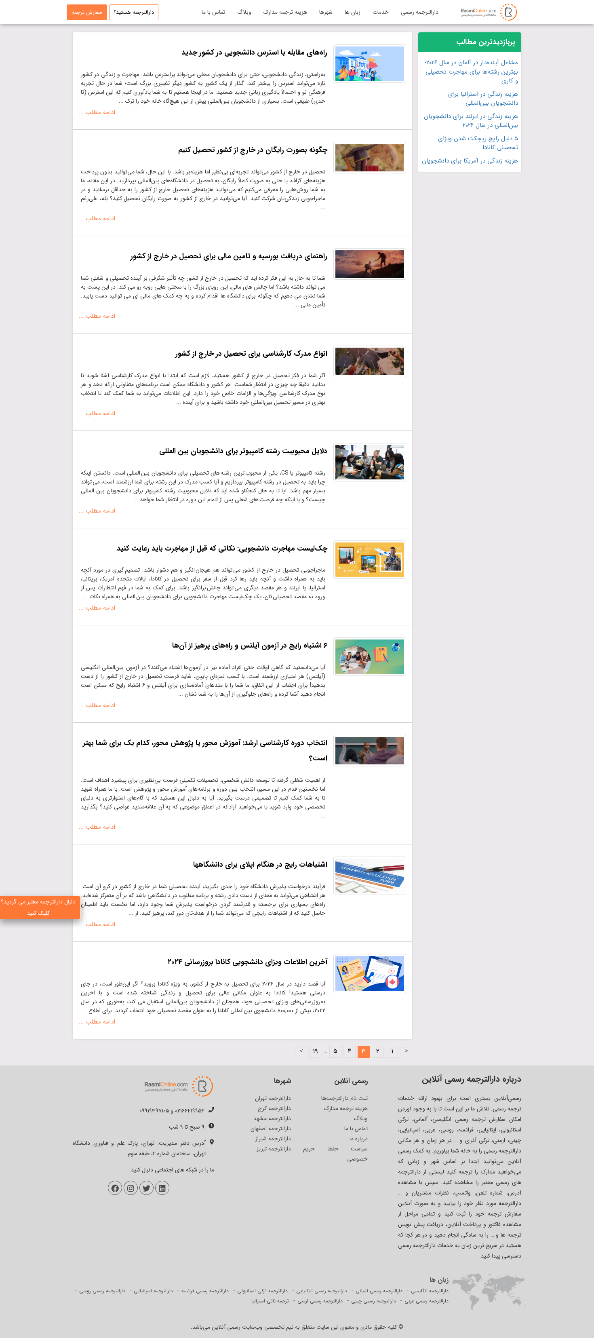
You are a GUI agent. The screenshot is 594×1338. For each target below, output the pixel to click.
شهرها (326, 12)
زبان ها (352, 12)
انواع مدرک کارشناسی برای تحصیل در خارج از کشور (251, 353)
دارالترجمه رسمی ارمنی (320, 1301)
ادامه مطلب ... (97, 112)
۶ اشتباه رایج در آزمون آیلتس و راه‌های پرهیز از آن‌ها (249, 645)
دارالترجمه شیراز (273, 1138)
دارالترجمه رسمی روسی (102, 1291)
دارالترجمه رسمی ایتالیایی (321, 1291)
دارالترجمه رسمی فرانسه (205, 1291)
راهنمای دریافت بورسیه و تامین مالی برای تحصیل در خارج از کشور (229, 256)
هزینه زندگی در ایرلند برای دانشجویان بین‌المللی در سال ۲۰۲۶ (471, 121)
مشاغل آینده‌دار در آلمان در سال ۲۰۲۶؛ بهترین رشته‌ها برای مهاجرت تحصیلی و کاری (471, 72)
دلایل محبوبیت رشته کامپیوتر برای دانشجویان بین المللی (243, 451)
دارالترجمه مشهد (272, 1118)
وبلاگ (244, 12)
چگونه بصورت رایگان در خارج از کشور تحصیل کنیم (252, 150)
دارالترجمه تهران (273, 1098)
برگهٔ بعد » (301, 1053)
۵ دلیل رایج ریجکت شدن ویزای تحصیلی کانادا (478, 143)
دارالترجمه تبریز (274, 1148)
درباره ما (359, 1138)
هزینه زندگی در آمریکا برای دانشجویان (470, 161)
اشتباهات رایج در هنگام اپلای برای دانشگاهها (260, 864)
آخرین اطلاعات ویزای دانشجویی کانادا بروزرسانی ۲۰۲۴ (247, 962)
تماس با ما (213, 12)
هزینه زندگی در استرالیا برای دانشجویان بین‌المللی (483, 99)
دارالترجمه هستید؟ (134, 12)
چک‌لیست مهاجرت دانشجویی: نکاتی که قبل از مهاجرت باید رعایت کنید (222, 548)
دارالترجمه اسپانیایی (153, 1291)
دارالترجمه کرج (274, 1108)
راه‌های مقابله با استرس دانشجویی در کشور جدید (254, 52)
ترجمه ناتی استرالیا (270, 1301)
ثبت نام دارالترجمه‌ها (344, 1098)
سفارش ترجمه (87, 12)
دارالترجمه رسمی (419, 12)
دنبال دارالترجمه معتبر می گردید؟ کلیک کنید (38, 907)
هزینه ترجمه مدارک (285, 12)
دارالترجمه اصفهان (271, 1128)
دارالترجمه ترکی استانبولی (262, 1291)
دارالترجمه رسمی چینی (373, 1301)
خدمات (381, 12)
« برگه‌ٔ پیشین (406, 1053)
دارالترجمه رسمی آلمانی (379, 1291)
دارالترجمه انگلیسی (430, 1291)
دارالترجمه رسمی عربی (426, 1301)
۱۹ (315, 1051)
